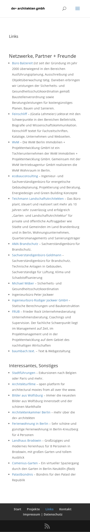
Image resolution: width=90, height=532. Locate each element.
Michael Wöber (23, 283)
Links (49, 509)
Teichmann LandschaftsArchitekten (38, 199)
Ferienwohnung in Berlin (30, 423)
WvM (15, 142)
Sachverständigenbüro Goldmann (36, 255)
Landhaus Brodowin (26, 440)
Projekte (33, 509)
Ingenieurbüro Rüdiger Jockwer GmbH (40, 300)
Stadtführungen (23, 373)
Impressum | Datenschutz (42, 514)
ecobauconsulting (25, 176)
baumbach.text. (23, 351)
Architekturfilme (24, 384)
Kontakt (65, 509)
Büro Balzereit (22, 63)
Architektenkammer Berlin (31, 412)
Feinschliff (19, 114)
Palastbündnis (22, 474)
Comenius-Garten (25, 463)
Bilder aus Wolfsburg (27, 395)
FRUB (16, 311)
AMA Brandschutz (25, 244)
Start (17, 509)
